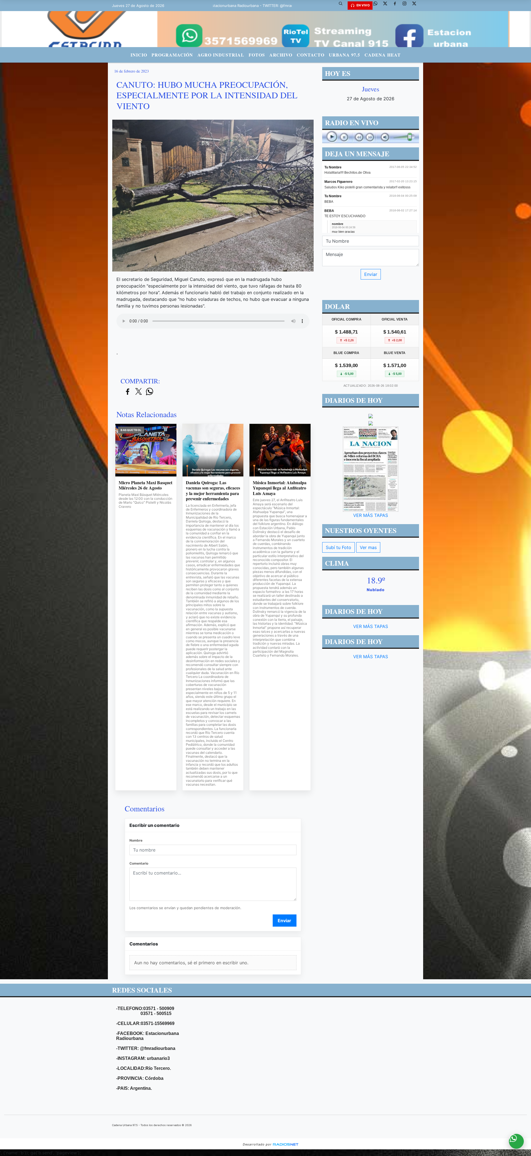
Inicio (139, 55)
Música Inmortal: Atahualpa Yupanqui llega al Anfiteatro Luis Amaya (279, 488)
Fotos (257, 55)
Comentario (138, 863)
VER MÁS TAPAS (370, 515)
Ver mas (368, 547)
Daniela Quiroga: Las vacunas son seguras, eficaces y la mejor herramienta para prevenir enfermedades (213, 490)
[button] (342, 5)
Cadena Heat (383, 55)
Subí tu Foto (338, 547)
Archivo (280, 55)
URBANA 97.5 (344, 55)
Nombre (135, 840)
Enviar (284, 920)
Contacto (310, 55)
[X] (387, 5)
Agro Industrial (220, 55)
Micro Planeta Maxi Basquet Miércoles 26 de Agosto (145, 485)
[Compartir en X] (138, 391)
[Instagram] (406, 5)
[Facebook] (397, 5)
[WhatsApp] (377, 5)
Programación (172, 55)
